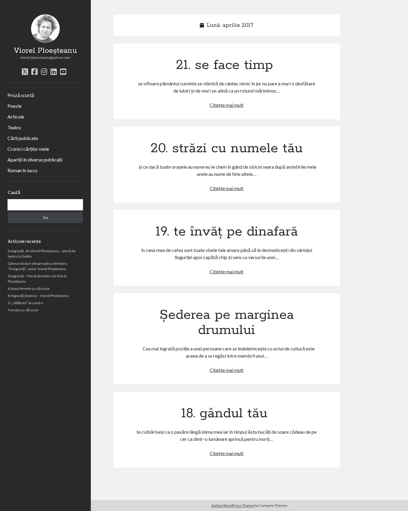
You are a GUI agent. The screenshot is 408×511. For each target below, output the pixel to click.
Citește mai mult (226, 105)
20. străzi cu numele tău (227, 148)
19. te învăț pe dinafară (227, 231)
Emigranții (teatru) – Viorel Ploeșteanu (38, 295)
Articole (15, 116)
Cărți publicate (22, 138)
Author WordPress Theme (232, 505)
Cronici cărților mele (28, 149)
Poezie (14, 106)
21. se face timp (226, 65)
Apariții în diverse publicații (34, 159)
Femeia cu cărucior (23, 310)
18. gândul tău (226, 413)
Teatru (14, 127)
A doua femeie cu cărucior (29, 288)
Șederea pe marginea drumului (226, 322)
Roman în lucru (22, 170)
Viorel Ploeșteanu (45, 51)
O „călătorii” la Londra (25, 303)
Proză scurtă (20, 95)
